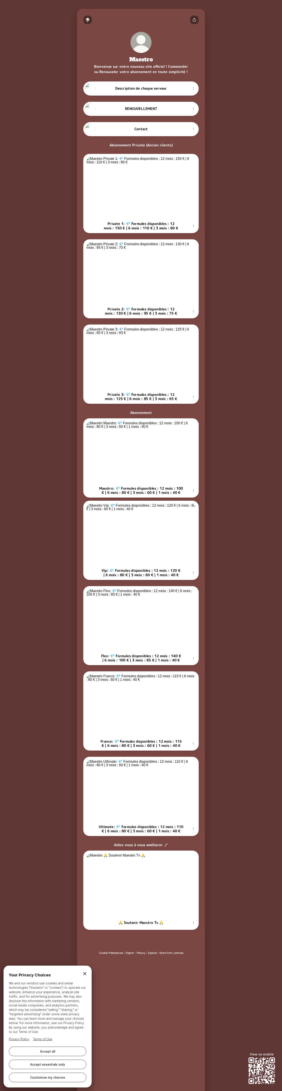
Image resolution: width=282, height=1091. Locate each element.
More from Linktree (171, 953)
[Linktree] (87, 19)
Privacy (141, 953)
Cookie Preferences (111, 953)
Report (130, 953)
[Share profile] (194, 19)
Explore (152, 953)
